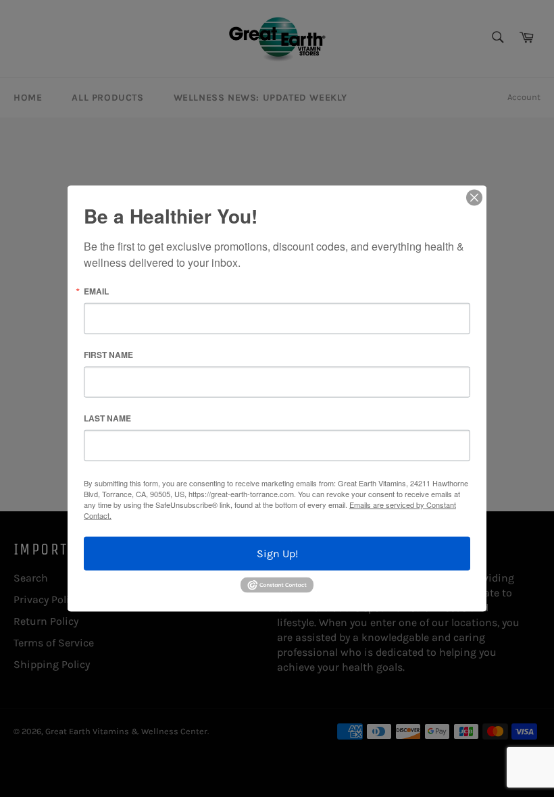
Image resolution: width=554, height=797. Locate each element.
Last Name (107, 418)
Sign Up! (277, 553)
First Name (108, 355)
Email (96, 291)
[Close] (474, 198)
